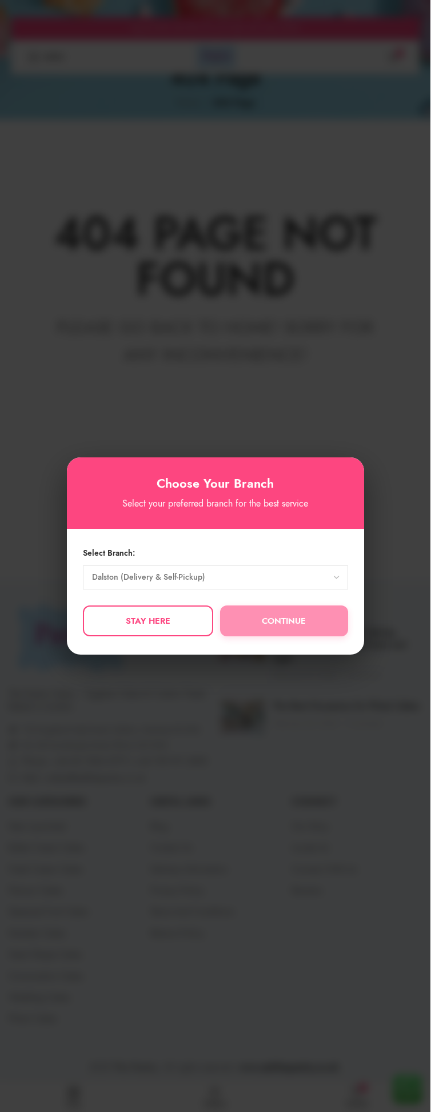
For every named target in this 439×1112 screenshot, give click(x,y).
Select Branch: (109, 553)
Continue (284, 621)
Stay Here (148, 621)
